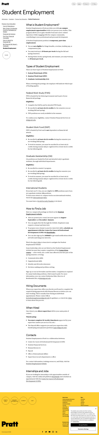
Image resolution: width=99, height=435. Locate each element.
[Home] (10, 424)
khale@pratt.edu (45, 278)
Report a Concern (84, 405)
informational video (40, 198)
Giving (64, 413)
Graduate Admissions (67, 400)
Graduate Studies (66, 403)
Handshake (56, 377)
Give (74, 4)
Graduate (11, 19)
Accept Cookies (83, 424)
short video (37, 242)
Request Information (14, 401)
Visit (32, 400)
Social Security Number (46, 201)
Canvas (82, 400)
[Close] (96, 408)
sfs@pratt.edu (31, 120)
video (70, 298)
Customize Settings (83, 429)
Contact (23, 400)
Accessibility (65, 408)
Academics (65, 402)
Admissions (5, 19)
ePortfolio (83, 399)
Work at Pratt (65, 414)
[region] (83, 420)
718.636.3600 (65, 426)
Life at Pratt (65, 406)
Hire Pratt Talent (66, 416)
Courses (64, 405)
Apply (79, 4)
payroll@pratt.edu (60, 328)
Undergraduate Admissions (68, 399)
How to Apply (6, 401)
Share (6, 55)
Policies (82, 403)
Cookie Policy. (76, 421)
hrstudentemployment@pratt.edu (38, 298)
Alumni (64, 411)
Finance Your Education (21, 19)
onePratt (82, 402)
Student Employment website (36, 364)
